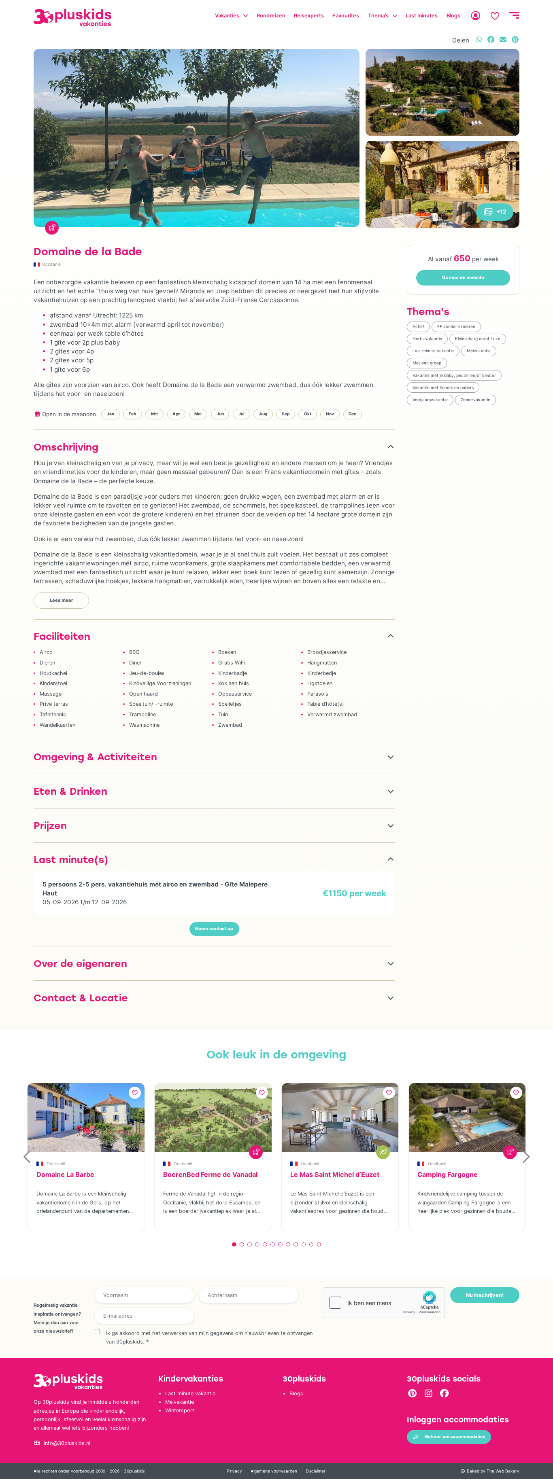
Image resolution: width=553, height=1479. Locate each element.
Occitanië (51, 264)
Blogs (453, 16)
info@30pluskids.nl (67, 1443)
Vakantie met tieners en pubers (443, 387)
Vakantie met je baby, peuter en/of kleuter (454, 375)
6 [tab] (272, 1244)
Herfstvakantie (427, 338)
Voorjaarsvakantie (430, 399)
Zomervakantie (475, 399)
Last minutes (422, 16)
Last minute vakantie (433, 350)
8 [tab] (288, 1244)
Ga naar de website (463, 277)
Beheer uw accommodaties (455, 1436)
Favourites (345, 16)
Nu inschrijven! (485, 1295)
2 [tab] (242, 1244)
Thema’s (378, 16)
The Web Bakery (503, 1470)
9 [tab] (296, 1244)
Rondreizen (271, 16)
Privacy (234, 1470)
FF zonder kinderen (456, 326)
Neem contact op (214, 928)
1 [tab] (234, 1244)
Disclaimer (315, 1470)
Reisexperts (309, 16)
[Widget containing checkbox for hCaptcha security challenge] (384, 1302)
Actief (418, 326)
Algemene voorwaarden (274, 1470)
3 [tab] (249, 1244)
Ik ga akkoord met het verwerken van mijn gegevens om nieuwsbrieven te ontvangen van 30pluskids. (209, 1337)
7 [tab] (280, 1244)
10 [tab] (303, 1244)
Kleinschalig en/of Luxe (477, 338)
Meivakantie (479, 350)
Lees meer (61, 600)
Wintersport (179, 1410)
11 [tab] (311, 1244)
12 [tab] (319, 1244)
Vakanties (227, 16)
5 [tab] (265, 1244)
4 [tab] (257, 1244)
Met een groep (427, 362)
